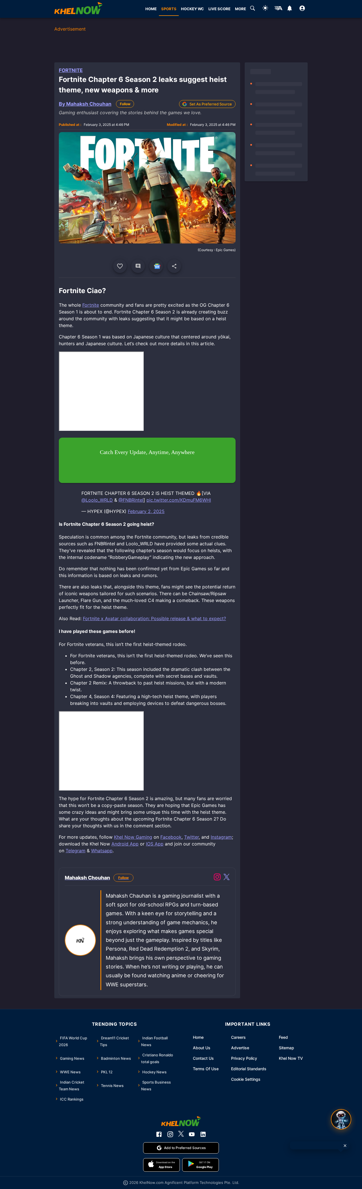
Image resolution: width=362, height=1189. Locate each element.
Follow (125, 104)
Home (198, 1037)
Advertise (240, 1047)
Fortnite (71, 70)
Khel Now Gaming (133, 837)
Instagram (221, 837)
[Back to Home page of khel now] (78, 9)
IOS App (154, 844)
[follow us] (156, 266)
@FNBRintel (130, 500)
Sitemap (286, 1047)
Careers (238, 1037)
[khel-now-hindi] (278, 9)
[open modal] (341, 1119)
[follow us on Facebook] (159, 1134)
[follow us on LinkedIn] (203, 1134)
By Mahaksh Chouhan (85, 104)
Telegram (75, 850)
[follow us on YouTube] (191, 1134)
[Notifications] (289, 9)
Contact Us (203, 1058)
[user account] (302, 9)
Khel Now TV (291, 1058)
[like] (120, 266)
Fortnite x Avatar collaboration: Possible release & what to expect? (154, 618)
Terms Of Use (206, 1068)
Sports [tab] (168, 9)
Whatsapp (102, 850)
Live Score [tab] (219, 9)
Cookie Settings (245, 1079)
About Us (201, 1047)
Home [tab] (151, 9)
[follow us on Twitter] (181, 1134)
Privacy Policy (244, 1058)
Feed (283, 1037)
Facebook (171, 837)
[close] (345, 1145)
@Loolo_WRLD (97, 500)
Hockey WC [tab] (192, 9)
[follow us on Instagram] (170, 1134)
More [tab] (240, 9)
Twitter (191, 837)
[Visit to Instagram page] (217, 878)
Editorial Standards (248, 1068)
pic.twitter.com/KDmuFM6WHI (178, 500)
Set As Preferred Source (210, 104)
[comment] (138, 266)
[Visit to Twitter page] (226, 878)
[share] (174, 266)
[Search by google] (252, 9)
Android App (125, 844)
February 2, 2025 (146, 511)
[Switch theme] (265, 9)
